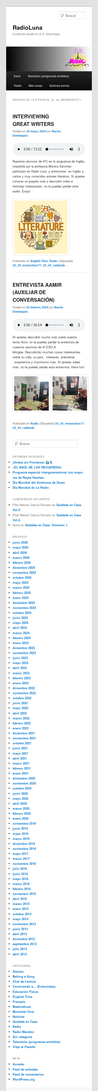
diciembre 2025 (24, 567)
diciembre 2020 (24, 778)
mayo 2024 (20, 622)
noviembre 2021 (24, 738)
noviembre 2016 (24, 863)
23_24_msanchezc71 (27, 265)
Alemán (18, 971)
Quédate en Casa (25, 1021)
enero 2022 (21, 728)
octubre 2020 (22, 788)
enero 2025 (21, 597)
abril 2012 (20, 954)
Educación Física (25, 991)
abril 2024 (20, 627)
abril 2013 (20, 934)
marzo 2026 (21, 557)
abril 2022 (20, 713)
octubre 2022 (22, 698)
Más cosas (35, 85)
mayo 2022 (20, 708)
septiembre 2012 (25, 944)
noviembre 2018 (24, 848)
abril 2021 (20, 758)
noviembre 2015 (24, 893)
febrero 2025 (22, 592)
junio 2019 (20, 828)
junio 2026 (20, 542)
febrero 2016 (22, 888)
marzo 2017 (21, 858)
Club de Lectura (24, 981)
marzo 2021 (21, 763)
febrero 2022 (22, 723)
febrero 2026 (22, 562)
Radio (18, 85)
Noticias (18, 1016)
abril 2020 (20, 803)
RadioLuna (27, 27)
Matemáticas (22, 1006)
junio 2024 (20, 617)
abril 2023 (20, 667)
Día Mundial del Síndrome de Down (39, 482)
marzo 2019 (21, 838)
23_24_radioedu (54, 265)
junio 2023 (20, 658)
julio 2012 (20, 949)
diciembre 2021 (24, 733)
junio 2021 (20, 748)
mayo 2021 (20, 753)
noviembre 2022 (24, 693)
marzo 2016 (21, 883)
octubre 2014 (22, 914)
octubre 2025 (22, 577)
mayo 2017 (20, 853)
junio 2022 (20, 703)
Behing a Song (23, 976)
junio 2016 (20, 873)
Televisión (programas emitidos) (48, 76)
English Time (39, 261)
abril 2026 (20, 552)
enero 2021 (21, 773)
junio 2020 (20, 793)
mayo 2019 (20, 833)
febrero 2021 (22, 768)
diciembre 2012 (24, 939)
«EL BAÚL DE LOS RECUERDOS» (37, 467)
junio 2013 (20, 929)
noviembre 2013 (24, 924)
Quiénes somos (59, 85)
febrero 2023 (22, 678)
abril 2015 (20, 898)
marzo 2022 (21, 718)
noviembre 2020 (24, 783)
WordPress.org (24, 1079)
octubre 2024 (22, 612)
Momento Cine (23, 1011)
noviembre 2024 (24, 607)
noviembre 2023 (24, 653)
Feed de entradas (25, 1069)
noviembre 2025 (24, 572)
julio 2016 (20, 868)
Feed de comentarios (28, 1074)
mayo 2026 (20, 547)
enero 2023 (21, 683)
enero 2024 (21, 643)
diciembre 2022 (24, 688)
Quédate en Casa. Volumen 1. (46, 525)
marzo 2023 (21, 673)
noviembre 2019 (24, 823)
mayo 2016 (20, 878)
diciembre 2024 (24, 602)
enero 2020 (21, 818)
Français (19, 1001)
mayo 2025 (20, 582)
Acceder (18, 1064)
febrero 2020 (22, 813)
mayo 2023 (20, 662)
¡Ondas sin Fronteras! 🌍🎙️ (33, 462)
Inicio (17, 76)
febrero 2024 (22, 638)
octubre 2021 (22, 743)
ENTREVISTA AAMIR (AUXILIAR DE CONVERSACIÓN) (37, 292)
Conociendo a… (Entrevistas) (34, 986)
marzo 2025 (21, 587)
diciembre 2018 (24, 843)
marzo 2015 (21, 903)
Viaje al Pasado (24, 1046)
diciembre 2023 (24, 648)
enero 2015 (21, 908)
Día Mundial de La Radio (31, 487)
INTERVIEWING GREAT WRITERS (33, 120)
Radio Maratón (23, 1031)
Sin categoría (22, 1036)
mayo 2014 (20, 919)
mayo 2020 (20, 798)
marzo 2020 (21, 808)
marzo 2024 (21, 633)
